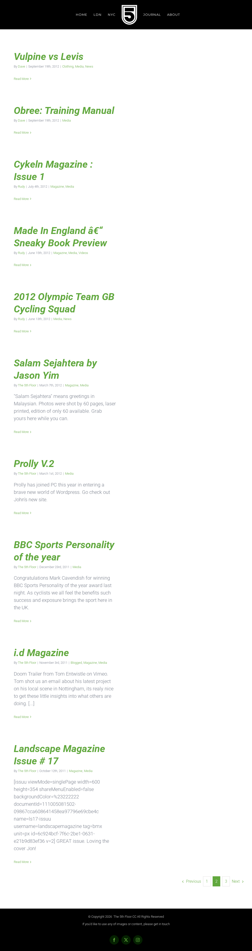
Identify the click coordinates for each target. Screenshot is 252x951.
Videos (83, 253)
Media (79, 66)
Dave (21, 66)
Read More (21, 79)
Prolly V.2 (34, 463)
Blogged (76, 662)
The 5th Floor (27, 385)
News (89, 66)
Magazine (57, 186)
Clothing (68, 66)
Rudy (21, 186)
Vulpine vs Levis (48, 56)
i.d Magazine (41, 653)
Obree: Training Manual (64, 110)
